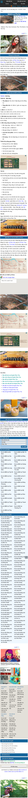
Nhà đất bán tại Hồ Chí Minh (4, 698)
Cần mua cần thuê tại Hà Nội (12, 706)
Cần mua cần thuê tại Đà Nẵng (4, 735)
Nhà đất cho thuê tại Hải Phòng (12, 729)
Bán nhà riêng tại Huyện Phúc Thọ (12, 377)
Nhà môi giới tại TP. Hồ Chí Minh (9, 745)
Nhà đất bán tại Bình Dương (20, 698)
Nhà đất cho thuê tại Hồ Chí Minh (4, 704)
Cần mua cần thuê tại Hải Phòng (12, 735)
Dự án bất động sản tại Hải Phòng (12, 719)
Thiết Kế (2, 96)
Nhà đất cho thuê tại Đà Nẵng (4, 729)
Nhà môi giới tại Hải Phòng (8, 752)
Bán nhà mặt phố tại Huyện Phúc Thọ (13, 383)
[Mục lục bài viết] (26, 557)
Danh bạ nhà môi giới (7, 740)
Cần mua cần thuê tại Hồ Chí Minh (4, 710)
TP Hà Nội (18, 62)
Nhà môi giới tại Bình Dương (9, 748)
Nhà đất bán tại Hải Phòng (12, 724)
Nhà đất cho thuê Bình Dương (20, 704)
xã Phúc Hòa (15, 60)
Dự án (7, 3)
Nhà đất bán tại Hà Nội (12, 695)
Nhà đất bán (9, 1)
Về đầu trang (14, 766)
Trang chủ (3, 9)
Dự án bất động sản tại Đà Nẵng (4, 719)
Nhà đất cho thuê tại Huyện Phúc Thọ (12, 385)
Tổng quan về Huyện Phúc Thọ (10, 389)
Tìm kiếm (23, 3)
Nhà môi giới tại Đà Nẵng (8, 750)
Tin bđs (15, 3)
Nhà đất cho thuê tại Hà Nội (12, 701)
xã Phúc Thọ (22, 242)
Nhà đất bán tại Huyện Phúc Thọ (11, 375)
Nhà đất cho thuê (22, 1)
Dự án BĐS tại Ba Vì (19, 476)
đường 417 (19, 205)
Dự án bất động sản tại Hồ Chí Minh (4, 692)
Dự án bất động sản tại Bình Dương (20, 692)
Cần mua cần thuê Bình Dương (20, 710)
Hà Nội (20, 9)
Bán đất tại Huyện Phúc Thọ (10, 379)
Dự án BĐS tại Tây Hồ (7, 472)
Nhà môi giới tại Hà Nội (7, 743)
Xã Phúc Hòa (22, 16)
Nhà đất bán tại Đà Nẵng (4, 724)
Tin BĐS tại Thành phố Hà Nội (10, 387)
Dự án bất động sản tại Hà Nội (12, 691)
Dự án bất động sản (12, 9)
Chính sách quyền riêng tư (16, 771)
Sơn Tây (21, 201)
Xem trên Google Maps (8, 277)
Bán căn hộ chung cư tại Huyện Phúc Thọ (14, 381)
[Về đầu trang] (27, 796)
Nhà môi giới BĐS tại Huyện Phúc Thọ (12, 391)
